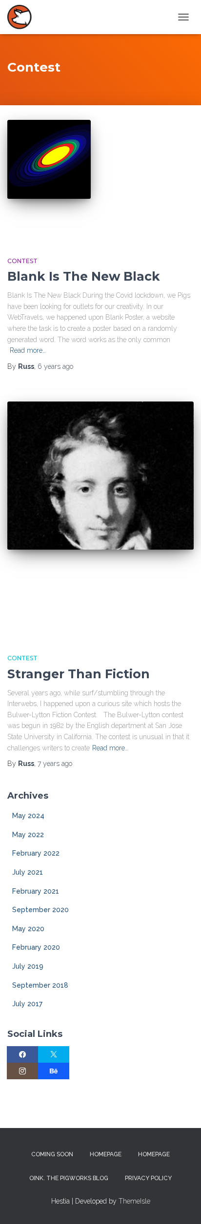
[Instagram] (22, 1071)
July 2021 (27, 872)
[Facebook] (22, 1054)
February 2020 (36, 947)
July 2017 (27, 1004)
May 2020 (28, 929)
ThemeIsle (134, 1201)
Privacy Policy (148, 1178)
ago (55, 366)
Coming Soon (52, 1154)
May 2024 (28, 816)
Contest (22, 261)
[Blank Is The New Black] (49, 178)
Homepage (105, 1154)
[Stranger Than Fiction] (100, 518)
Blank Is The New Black (83, 276)
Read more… (28, 350)
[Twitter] (53, 1054)
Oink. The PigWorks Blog (68, 1178)
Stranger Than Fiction (78, 674)
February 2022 (36, 853)
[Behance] (53, 1071)
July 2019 (27, 966)
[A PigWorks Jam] (23, 17)
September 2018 (40, 985)
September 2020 (40, 910)
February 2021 (35, 891)
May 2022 (28, 835)
